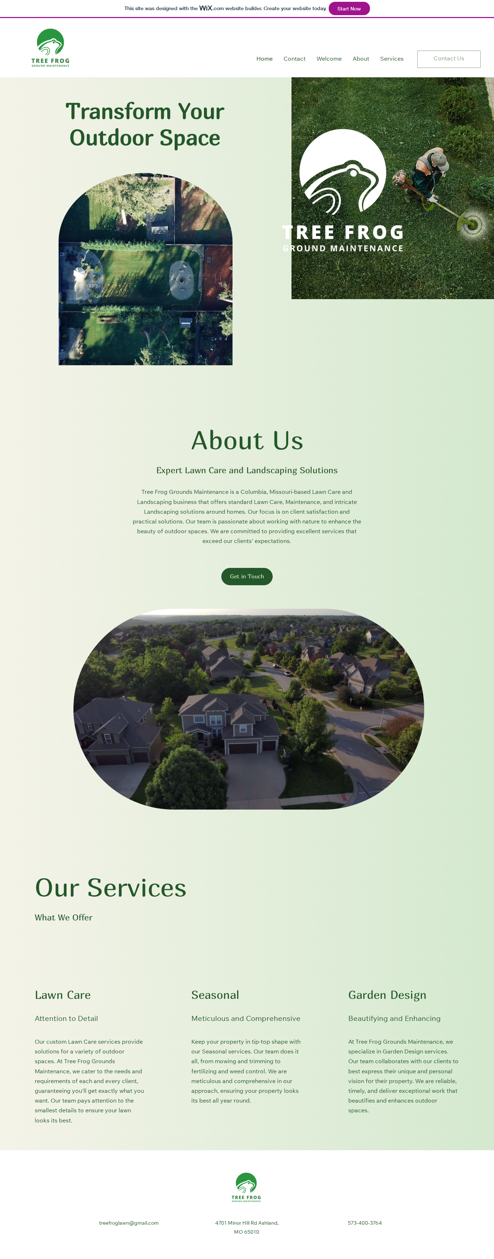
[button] (247, 576)
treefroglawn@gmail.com (129, 1223)
